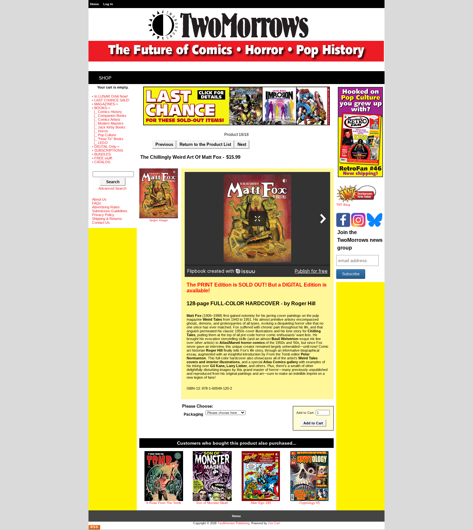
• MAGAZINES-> (105, 104)
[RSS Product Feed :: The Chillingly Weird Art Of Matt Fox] (94, 528)
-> (101, 108)
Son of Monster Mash (212, 503)
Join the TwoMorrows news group (360, 240)
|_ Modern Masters (108, 123)
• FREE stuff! (102, 158)
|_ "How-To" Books (108, 139)
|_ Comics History (107, 112)
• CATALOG (101, 162)
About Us (99, 199)
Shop (105, 77)
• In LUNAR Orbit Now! (110, 96)
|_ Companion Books (109, 116)
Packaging (193, 414)
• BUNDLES (101, 154)
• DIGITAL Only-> (105, 146)
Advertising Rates (106, 207)
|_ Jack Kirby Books (108, 127)
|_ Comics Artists (106, 119)
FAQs (96, 203)
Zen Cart (274, 523)
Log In (108, 4)
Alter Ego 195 (261, 503)
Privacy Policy (103, 215)
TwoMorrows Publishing (233, 523)
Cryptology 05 (309, 503)
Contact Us (101, 222)
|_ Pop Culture (104, 135)
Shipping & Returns (107, 219)
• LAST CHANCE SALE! (110, 100)
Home (94, 4)
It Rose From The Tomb (163, 503)
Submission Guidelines (109, 211)
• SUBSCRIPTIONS (107, 150)
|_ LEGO (100, 143)
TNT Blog (343, 204)
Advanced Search (112, 188)
